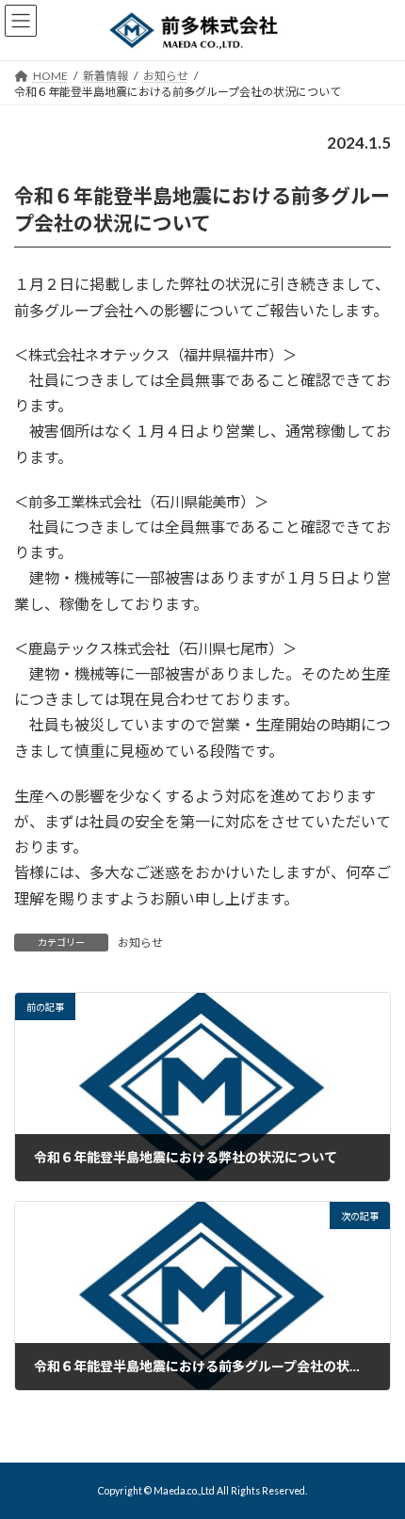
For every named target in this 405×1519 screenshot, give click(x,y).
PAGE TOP (376, 1454)
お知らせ (140, 942)
